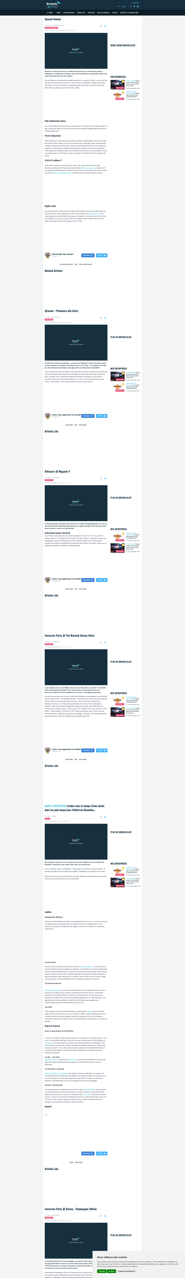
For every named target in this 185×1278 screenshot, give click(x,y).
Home (59, 12)
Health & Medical (103, 13)
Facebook (86, 255)
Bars (76, 264)
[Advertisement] (76, 104)
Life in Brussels (69, 13)
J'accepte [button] (102, 1271)
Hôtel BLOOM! (90, 1090)
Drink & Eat (81, 13)
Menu (51, 13)
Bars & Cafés (56, 317)
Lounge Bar (49, 1043)
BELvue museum (89, 168)
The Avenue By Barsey (52, 990)
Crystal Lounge (87, 967)
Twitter (100, 255)
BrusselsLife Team (54, 322)
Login (123, 6)
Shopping (91, 13)
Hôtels (54, 816)
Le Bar (89, 1011)
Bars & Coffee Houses (58, 25)
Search (136, 3)
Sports (115, 13)
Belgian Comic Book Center (61, 173)
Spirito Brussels (95, 214)
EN (118, 6)
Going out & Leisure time (129, 13)
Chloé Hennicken (53, 821)
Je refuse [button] (111, 1271)
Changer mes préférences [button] (126, 1271)
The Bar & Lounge (51, 1060)
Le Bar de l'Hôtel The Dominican (56, 1073)
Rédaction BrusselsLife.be (57, 30)
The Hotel (72, 1060)
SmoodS (87, 1094)
